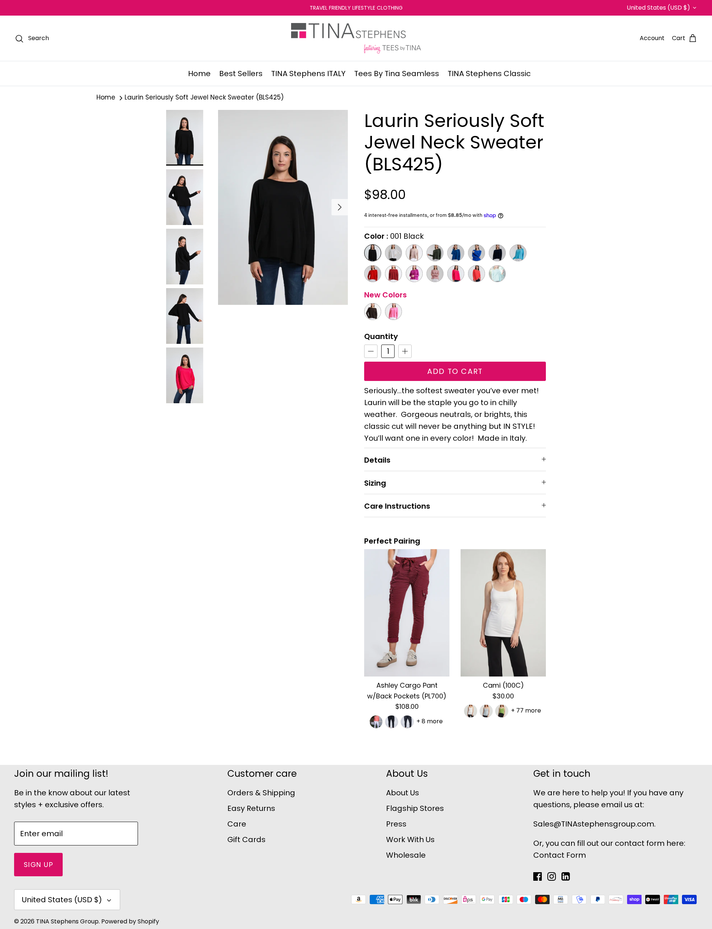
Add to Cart (455, 371)
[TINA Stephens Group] (356, 38)
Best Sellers (241, 73)
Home (199, 73)
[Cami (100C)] (503, 613)
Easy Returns (251, 808)
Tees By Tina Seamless (396, 73)
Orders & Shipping (261, 793)
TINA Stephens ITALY (308, 73)
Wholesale (406, 855)
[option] (283, 207)
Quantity (381, 336)
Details (377, 460)
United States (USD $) (658, 7)
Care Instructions (397, 506)
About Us (402, 793)
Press (396, 824)
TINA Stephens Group (67, 921)
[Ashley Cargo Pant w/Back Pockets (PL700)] (406, 613)
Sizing (375, 483)
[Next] (340, 207)
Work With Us (410, 839)
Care (236, 824)
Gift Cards (246, 839)
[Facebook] (537, 876)
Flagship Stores (415, 808)
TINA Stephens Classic (489, 73)
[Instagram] (551, 876)
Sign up (38, 864)
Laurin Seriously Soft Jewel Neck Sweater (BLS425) (204, 97)
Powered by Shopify (130, 921)
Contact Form (559, 855)
